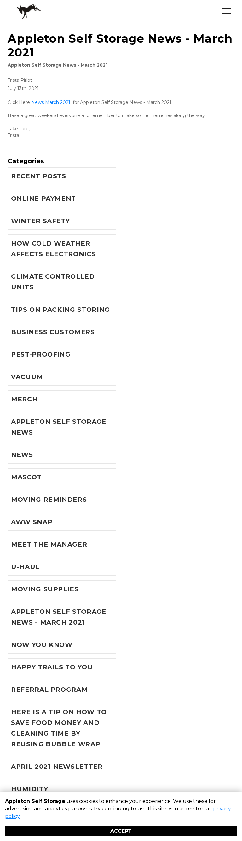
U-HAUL (25, 567)
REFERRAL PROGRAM (49, 689)
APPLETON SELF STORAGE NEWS (59, 427)
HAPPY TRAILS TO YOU (52, 667)
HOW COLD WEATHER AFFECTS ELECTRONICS (53, 249)
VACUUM (27, 377)
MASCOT (26, 477)
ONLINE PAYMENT (43, 198)
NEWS (22, 455)
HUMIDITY (29, 789)
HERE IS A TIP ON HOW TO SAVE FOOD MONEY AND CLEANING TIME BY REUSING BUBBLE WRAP (59, 728)
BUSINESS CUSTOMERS (53, 332)
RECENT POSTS (38, 176)
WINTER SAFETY (40, 221)
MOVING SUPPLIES (45, 589)
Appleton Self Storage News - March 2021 (57, 65)
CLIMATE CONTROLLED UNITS (53, 282)
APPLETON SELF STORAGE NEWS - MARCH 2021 (59, 617)
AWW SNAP (31, 522)
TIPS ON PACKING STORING (60, 309)
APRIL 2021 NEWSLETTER (57, 766)
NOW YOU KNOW (41, 645)
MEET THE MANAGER (49, 544)
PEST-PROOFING (40, 354)
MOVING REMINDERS (49, 499)
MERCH (24, 399)
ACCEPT (121, 831)
